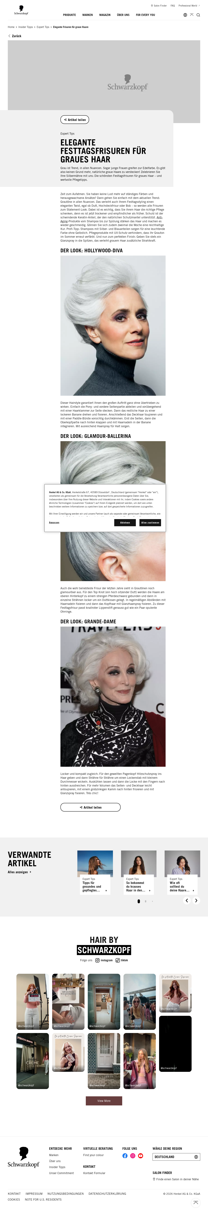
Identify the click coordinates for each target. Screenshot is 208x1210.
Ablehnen (125, 522)
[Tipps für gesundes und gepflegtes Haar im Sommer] (95, 873)
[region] (105, 508)
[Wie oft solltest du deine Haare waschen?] (182, 873)
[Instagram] (132, 1155)
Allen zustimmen (150, 522)
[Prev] (187, 900)
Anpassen (54, 522)
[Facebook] (125, 1155)
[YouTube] (140, 1155)
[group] (138, 878)
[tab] (139, 901)
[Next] (196, 900)
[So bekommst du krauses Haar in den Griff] (139, 873)
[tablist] (138, 900)
